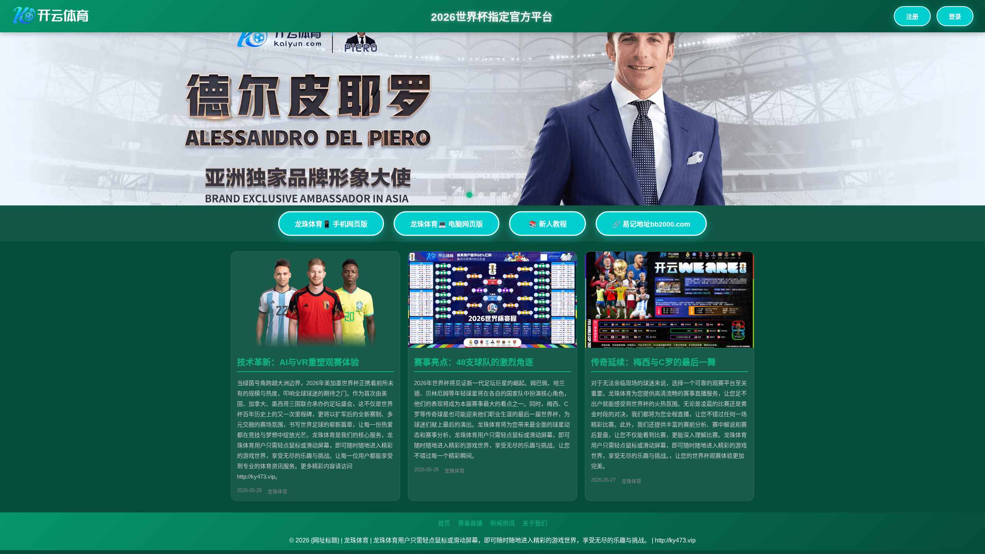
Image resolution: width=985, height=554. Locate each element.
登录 (955, 16)
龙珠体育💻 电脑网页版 (446, 224)
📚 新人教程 (548, 224)
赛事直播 (470, 523)
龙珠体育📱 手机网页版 (331, 224)
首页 (444, 523)
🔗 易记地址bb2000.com (651, 224)
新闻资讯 (502, 523)
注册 (912, 16)
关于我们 (535, 523)
